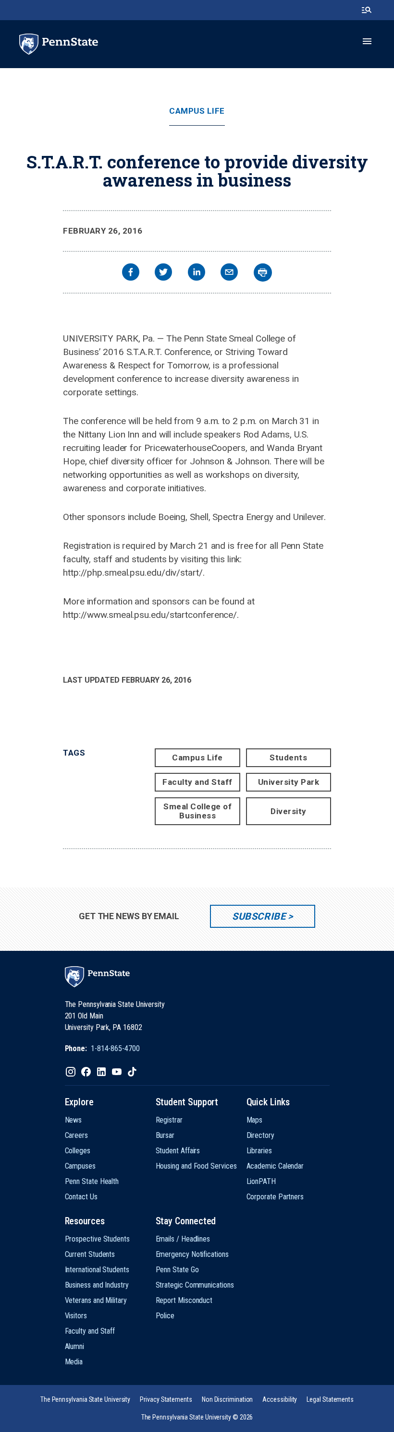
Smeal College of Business (197, 811)
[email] (229, 273)
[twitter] (163, 273)
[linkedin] (196, 273)
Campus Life (197, 111)
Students (288, 757)
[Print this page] (263, 272)
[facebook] (130, 273)
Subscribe (258, 916)
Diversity (289, 811)
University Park (289, 782)
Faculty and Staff (197, 782)
